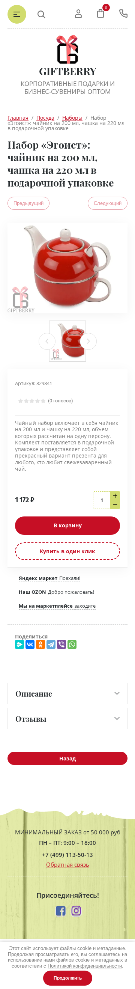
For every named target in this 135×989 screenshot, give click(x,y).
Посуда (45, 117)
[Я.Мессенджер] (19, 644)
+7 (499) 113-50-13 (67, 854)
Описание (33, 693)
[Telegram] (51, 644)
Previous (47, 341)
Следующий (108, 203)
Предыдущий (29, 203)
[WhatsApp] (72, 644)
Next (88, 341)
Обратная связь (67, 864)
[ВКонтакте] (30, 644)
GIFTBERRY (67, 71)
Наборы (72, 117)
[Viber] (61, 644)
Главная (18, 117)
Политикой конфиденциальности (85, 966)
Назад (67, 758)
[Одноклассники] (40, 644)
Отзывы (30, 719)
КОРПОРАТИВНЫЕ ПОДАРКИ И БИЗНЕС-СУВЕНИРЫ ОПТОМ (68, 88)
